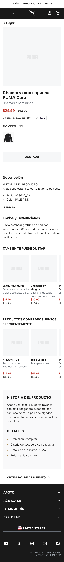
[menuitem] (6, 543)
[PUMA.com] (32, 13)
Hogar (10, 23)
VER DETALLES (44, 3)
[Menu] (6, 13)
